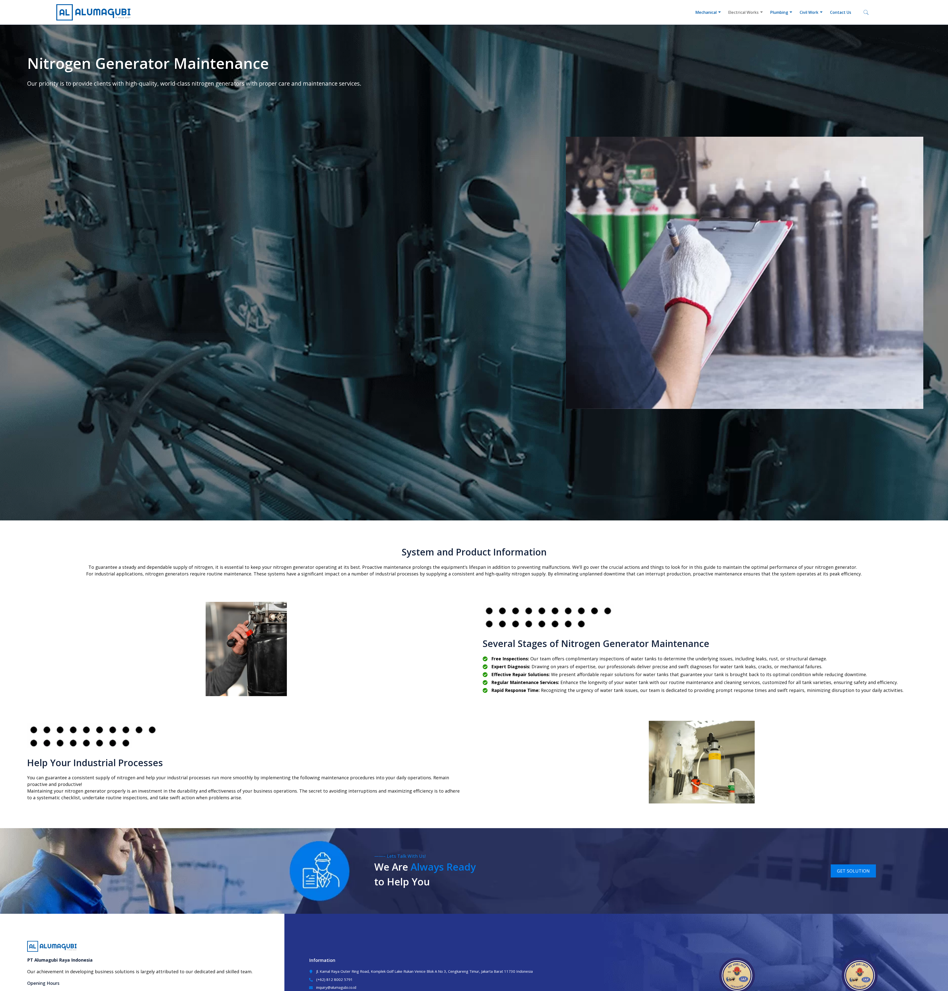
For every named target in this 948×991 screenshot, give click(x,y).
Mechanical (706, 12)
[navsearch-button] (866, 12)
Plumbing (779, 12)
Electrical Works (743, 12)
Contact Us (840, 12)
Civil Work (809, 12)
